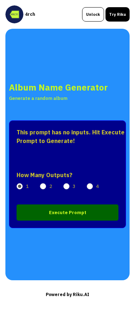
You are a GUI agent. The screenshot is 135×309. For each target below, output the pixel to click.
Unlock (93, 14)
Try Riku (117, 14)
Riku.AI (81, 294)
